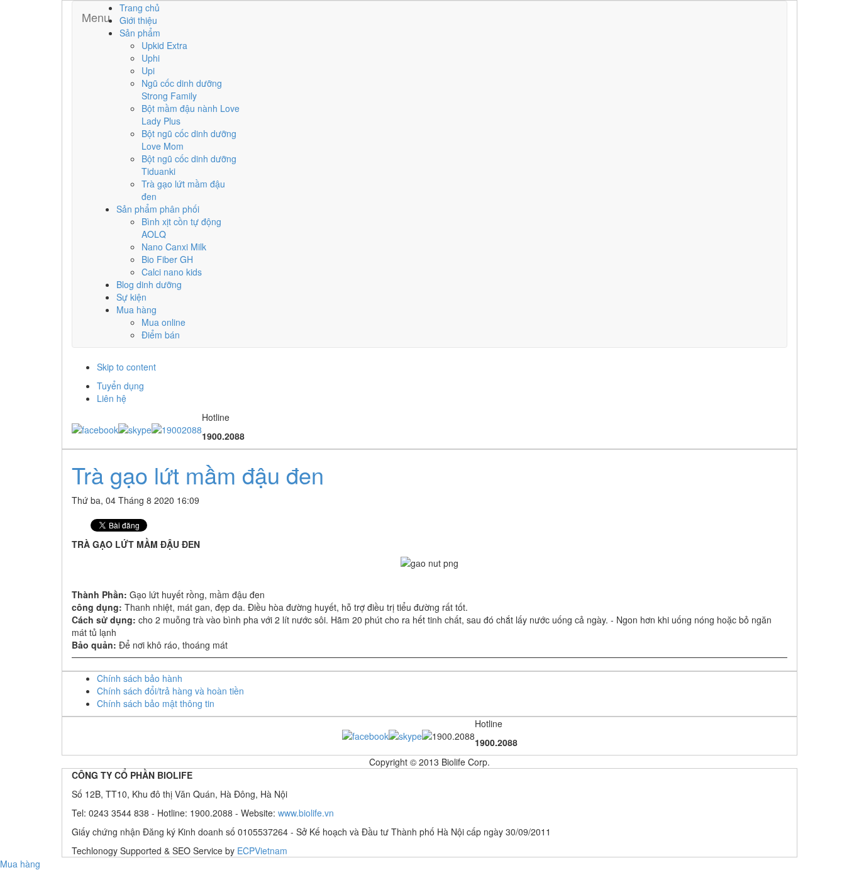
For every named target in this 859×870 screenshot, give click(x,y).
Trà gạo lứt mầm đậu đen (198, 475)
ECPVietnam (262, 850)
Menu (96, 17)
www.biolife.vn (306, 812)
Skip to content (126, 366)
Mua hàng (20, 863)
